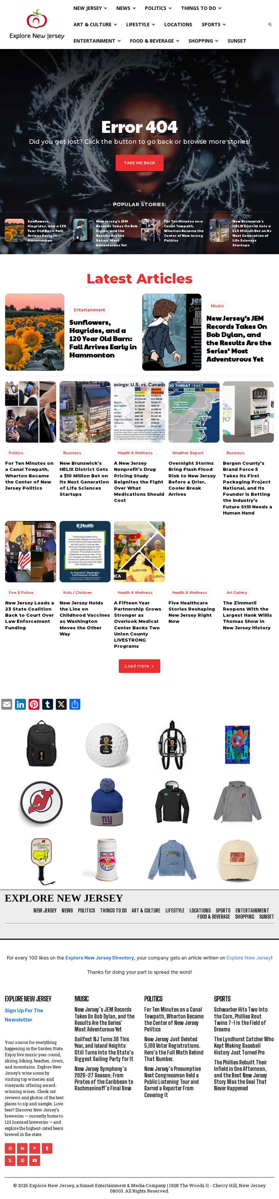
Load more (137, 665)
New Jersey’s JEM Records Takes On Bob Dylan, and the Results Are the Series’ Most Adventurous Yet (117, 233)
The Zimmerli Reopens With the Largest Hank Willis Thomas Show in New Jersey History (247, 615)
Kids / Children (77, 592)
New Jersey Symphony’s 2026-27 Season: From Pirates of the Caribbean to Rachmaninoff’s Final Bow (104, 1078)
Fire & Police (21, 592)
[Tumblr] (47, 1148)
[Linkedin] (22, 1148)
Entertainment (89, 309)
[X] (10, 1160)
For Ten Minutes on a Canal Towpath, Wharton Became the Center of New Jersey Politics (184, 231)
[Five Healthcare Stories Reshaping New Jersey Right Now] (193, 551)
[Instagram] (10, 1148)
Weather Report (187, 452)
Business (72, 452)
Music (217, 305)
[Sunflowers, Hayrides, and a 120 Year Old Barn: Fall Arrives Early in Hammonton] (14, 230)
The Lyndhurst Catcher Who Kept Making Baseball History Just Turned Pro (244, 1045)
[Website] (22, 1160)
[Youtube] (34, 1160)
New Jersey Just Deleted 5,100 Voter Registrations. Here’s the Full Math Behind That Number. (173, 1049)
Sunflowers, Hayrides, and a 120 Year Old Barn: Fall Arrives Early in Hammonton (47, 231)
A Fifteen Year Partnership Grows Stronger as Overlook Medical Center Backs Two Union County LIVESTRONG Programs (137, 624)
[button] (270, 24)
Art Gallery (237, 592)
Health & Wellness (135, 452)
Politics (16, 452)
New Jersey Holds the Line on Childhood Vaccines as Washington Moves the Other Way (85, 618)
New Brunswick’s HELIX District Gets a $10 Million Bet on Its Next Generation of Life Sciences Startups (252, 233)
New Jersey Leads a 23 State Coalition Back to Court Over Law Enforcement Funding (29, 615)
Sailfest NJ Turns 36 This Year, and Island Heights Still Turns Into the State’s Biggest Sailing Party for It (104, 1049)
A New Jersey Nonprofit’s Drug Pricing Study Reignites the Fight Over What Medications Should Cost (139, 481)
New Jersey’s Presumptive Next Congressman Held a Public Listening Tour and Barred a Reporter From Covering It (172, 1081)
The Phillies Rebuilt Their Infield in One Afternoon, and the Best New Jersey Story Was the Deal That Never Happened (240, 1075)
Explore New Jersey (249, 957)
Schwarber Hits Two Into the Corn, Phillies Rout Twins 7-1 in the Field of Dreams (241, 1019)
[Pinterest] (34, 1148)
